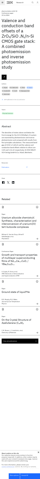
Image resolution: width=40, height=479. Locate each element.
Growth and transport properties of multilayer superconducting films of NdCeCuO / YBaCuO (19, 259)
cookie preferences (8, 467)
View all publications (10, 341)
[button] (38, 452)
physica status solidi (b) (9, 11)
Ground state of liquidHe (16, 291)
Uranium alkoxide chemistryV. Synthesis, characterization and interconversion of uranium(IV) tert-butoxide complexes (19, 222)
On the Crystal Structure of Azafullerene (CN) (16, 321)
